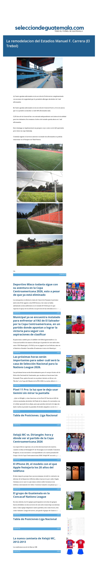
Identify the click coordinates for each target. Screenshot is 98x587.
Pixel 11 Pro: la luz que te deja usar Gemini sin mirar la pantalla (35, 391)
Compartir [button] (77, 58)
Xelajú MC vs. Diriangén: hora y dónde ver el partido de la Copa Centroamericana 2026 (33, 438)
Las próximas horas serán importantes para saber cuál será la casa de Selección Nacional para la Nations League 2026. (36, 362)
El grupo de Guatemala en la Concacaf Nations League (31, 494)
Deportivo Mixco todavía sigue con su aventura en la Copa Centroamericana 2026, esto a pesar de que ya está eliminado (36, 290)
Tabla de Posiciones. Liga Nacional (35, 415)
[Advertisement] (49, 10)
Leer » (58, 313)
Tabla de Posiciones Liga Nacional (35, 519)
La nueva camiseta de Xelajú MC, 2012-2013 (34, 540)
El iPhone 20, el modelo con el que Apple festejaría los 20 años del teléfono (35, 467)
